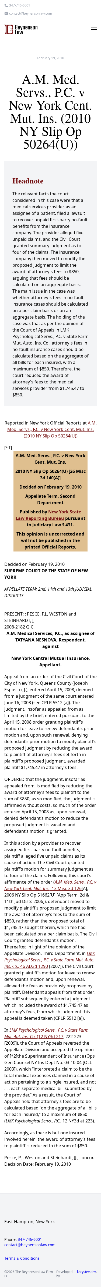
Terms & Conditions (22, 1258)
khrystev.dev (86, 1272)
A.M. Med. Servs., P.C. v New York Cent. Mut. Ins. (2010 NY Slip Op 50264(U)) (52, 429)
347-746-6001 (19, 5)
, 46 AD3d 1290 (49, 959)
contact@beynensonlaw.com (30, 13)
